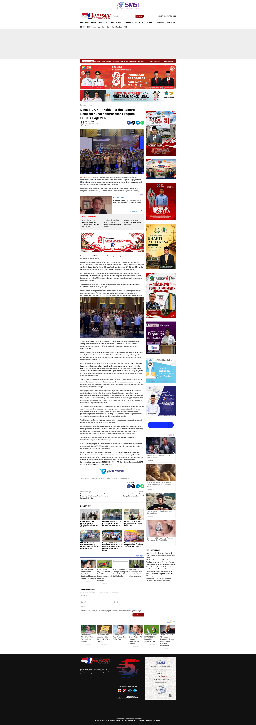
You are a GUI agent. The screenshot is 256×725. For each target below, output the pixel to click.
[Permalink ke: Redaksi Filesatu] (82, 122)
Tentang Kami (110, 720)
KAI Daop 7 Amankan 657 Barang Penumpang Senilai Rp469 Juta (132, 222)
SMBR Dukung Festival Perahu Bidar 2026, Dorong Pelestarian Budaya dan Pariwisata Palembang (159, 574)
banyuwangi (85, 478)
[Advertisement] (128, 44)
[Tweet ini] (133, 123)
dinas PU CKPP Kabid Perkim (101, 478)
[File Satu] (96, 16)
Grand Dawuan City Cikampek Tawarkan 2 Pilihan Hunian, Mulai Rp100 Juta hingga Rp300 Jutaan (160, 555)
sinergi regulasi (124, 478)
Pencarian (139, 16)
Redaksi (102, 720)
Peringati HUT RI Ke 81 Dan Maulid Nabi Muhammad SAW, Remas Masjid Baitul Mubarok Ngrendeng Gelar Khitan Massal (112, 546)
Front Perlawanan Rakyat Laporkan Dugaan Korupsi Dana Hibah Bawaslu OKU (130, 494)
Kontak (118, 720)
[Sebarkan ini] (129, 123)
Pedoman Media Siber (153, 720)
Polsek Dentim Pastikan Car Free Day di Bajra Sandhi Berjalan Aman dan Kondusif (111, 523)
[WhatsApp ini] (142, 123)
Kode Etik (124, 720)
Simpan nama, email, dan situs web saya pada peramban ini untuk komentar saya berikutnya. (111, 611)
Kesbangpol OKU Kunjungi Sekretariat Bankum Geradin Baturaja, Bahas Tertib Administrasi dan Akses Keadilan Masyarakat (160, 567)
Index (97, 720)
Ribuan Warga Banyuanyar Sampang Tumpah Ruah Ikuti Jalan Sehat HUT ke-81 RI (133, 544)
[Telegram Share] (138, 123)
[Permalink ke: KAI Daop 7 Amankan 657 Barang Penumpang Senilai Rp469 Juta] (134, 514)
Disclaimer (131, 720)
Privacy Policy (140, 720)
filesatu (114, 478)
